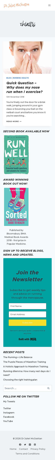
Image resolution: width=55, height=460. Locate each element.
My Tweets (9, 401)
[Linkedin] (35, 444)
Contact (23, 449)
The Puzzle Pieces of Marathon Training (24, 362)
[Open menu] (49, 5)
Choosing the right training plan (20, 379)
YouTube (8, 421)
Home (13, 449)
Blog (8, 78)
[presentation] (27, 57)
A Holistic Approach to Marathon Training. (25, 366)
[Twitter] (25, 444)
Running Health (21, 78)
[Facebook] (20, 444)
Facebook (8, 417)
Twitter (7, 408)
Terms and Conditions (27, 453)
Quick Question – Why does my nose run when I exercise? (24, 87)
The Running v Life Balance (17, 357)
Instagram (8, 412)
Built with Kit (27, 339)
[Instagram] (30, 444)
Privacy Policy (37, 449)
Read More (13, 121)
